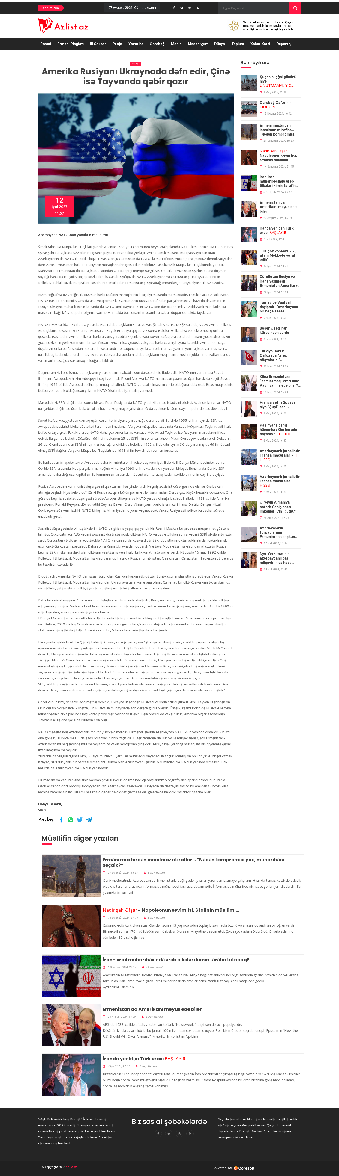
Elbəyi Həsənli (156, 872)
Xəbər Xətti (260, 44)
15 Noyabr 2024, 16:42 (277, 113)
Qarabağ (157, 44)
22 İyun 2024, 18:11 (275, 292)
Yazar (136, 63)
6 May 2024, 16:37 (275, 440)
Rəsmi (45, 44)
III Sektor (98, 44)
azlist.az (71, 1167)
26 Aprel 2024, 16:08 (276, 517)
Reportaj (284, 44)
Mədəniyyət (198, 44)
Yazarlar (135, 44)
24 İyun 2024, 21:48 (275, 266)
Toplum (237, 44)
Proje (117, 44)
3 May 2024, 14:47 (275, 466)
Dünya (219, 44)
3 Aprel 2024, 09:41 (275, 569)
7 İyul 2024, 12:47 (274, 239)
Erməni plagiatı (70, 44)
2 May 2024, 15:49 (275, 492)
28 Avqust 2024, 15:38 (277, 218)
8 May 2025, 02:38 (275, 92)
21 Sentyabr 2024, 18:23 (278, 140)
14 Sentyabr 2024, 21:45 (278, 166)
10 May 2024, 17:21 (275, 392)
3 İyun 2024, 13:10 (275, 339)
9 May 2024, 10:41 (275, 413)
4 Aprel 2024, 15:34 (275, 543)
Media (176, 44)
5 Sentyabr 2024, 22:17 (277, 192)
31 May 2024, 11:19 (275, 366)
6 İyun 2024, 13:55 (275, 318)
